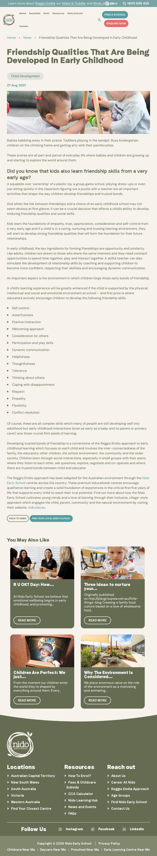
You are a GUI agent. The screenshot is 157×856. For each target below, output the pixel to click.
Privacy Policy (109, 843)
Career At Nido (123, 782)
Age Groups (120, 795)
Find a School (115, 14)
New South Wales (25, 782)
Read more (27, 620)
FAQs (72, 813)
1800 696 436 (138, 3)
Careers (23, 26)
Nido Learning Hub (83, 800)
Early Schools (75, 13)
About (22, 13)
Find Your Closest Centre (31, 809)
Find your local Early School (51, 518)
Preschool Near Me (85, 849)
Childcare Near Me (21, 849)
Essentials (34, 13)
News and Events (82, 807)
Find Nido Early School (129, 802)
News (27, 37)
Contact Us (120, 809)
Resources (58, 13)
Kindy (98, 3)
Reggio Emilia (45, 3)
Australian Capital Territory (33, 776)
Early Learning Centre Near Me (127, 849)
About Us (118, 776)
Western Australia (25, 802)
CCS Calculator (80, 794)
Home (11, 37)
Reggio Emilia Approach (130, 789)
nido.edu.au (36, 507)
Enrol (46, 13)
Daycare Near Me (53, 849)
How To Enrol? (79, 776)
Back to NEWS (17, 518)
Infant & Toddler (74, 3)
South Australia (23, 789)
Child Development (25, 76)
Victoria (17, 795)
